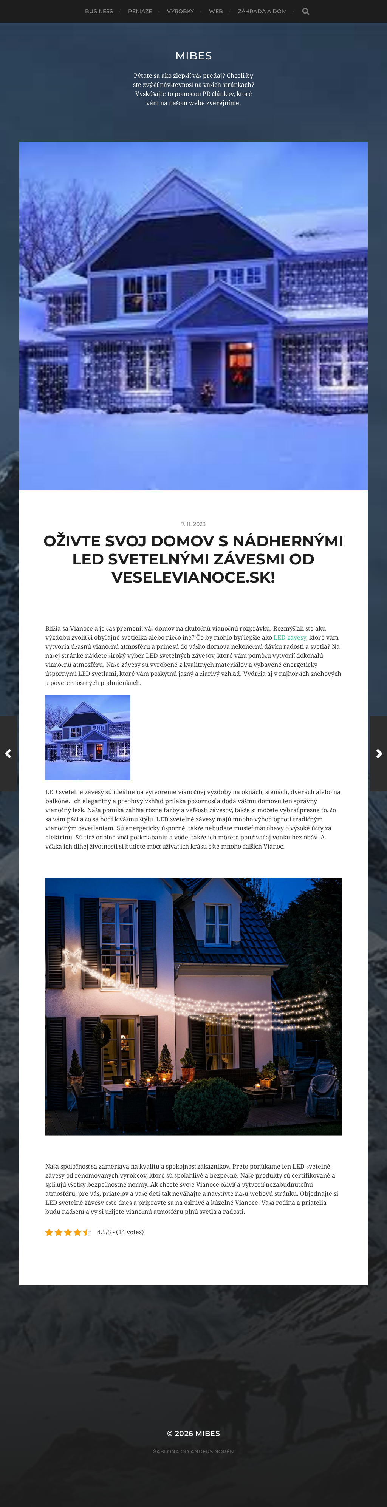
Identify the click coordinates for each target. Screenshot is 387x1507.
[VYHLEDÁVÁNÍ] (306, 11)
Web (216, 11)
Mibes (193, 55)
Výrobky (180, 11)
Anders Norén (212, 1451)
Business (99, 11)
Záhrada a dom (262, 11)
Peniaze (140, 11)
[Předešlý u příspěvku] (8, 753)
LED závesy (290, 637)
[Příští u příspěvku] (378, 753)
